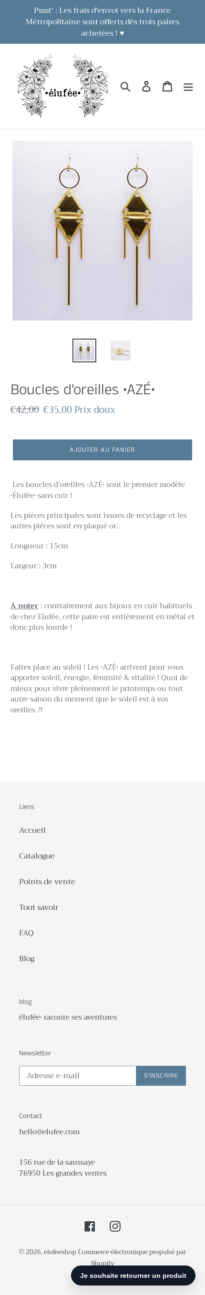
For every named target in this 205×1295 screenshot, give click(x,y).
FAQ (26, 933)
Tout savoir (39, 907)
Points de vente (47, 881)
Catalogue (37, 856)
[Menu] (188, 86)
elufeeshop (60, 1251)
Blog (26, 958)
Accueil (32, 830)
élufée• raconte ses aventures (68, 1017)
